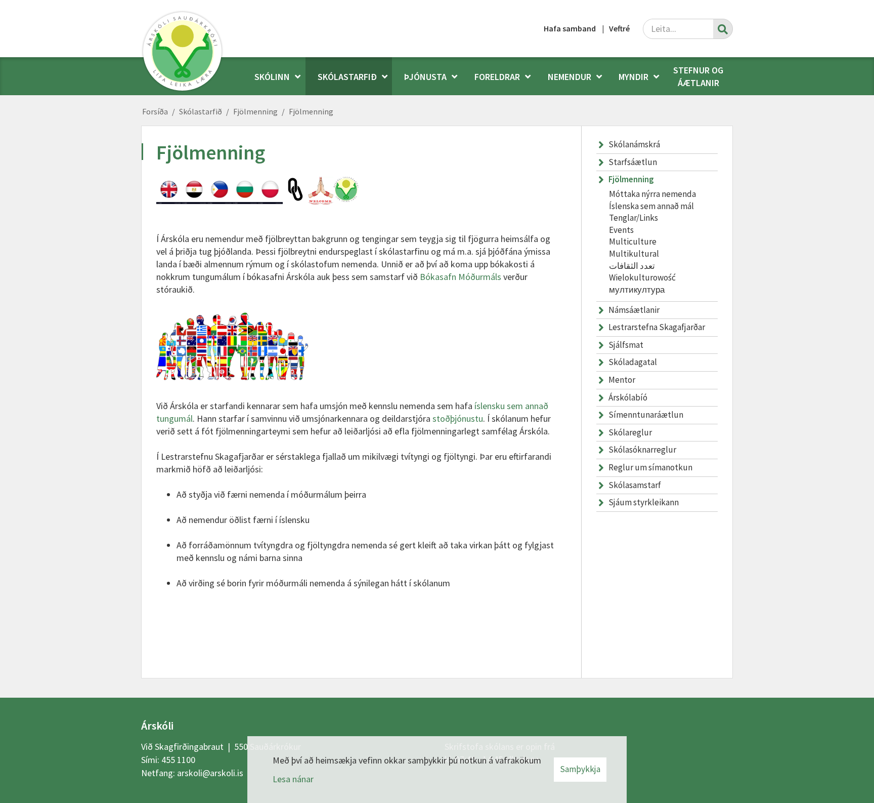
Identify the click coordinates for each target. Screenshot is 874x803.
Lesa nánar (293, 779)
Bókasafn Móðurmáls (460, 277)
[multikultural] (219, 190)
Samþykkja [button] (580, 769)
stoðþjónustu (457, 418)
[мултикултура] (244, 190)
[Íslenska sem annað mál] (346, 189)
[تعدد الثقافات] (194, 190)
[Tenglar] (295, 189)
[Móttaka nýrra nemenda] (320, 190)
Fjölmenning (255, 111)
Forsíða (155, 111)
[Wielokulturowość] (270, 190)
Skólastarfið (200, 111)
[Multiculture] (169, 190)
